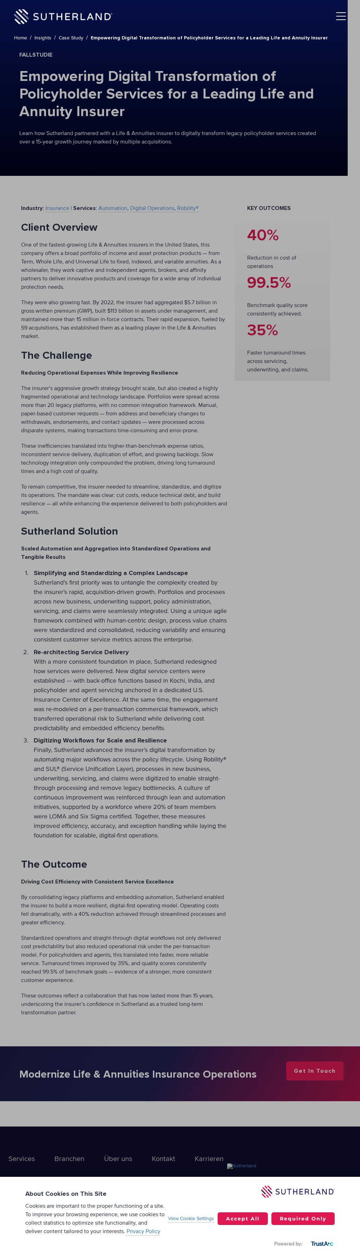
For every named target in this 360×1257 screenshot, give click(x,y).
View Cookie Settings (191, 1218)
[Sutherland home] (63, 16)
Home (20, 38)
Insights (42, 38)
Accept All (242, 1218)
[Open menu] (341, 16)
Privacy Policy (143, 1231)
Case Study (71, 38)
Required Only (303, 1218)
